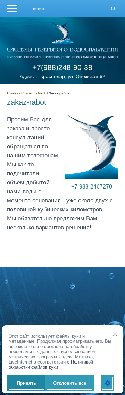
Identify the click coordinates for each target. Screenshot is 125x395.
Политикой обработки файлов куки (51, 364)
